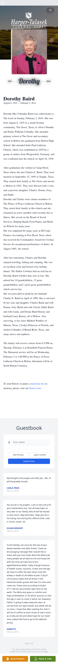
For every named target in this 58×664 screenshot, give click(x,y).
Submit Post (29, 461)
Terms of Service (36, 651)
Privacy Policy (21, 651)
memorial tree (37, 383)
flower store (35, 388)
